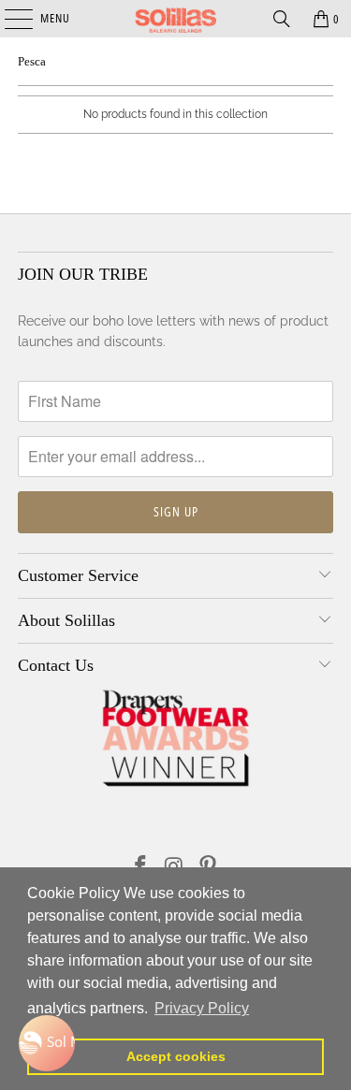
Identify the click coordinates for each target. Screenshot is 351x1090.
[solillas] (176, 18)
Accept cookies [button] (176, 1056)
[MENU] (9, 18)
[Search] (282, 18)
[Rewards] (47, 1043)
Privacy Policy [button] (201, 1008)
